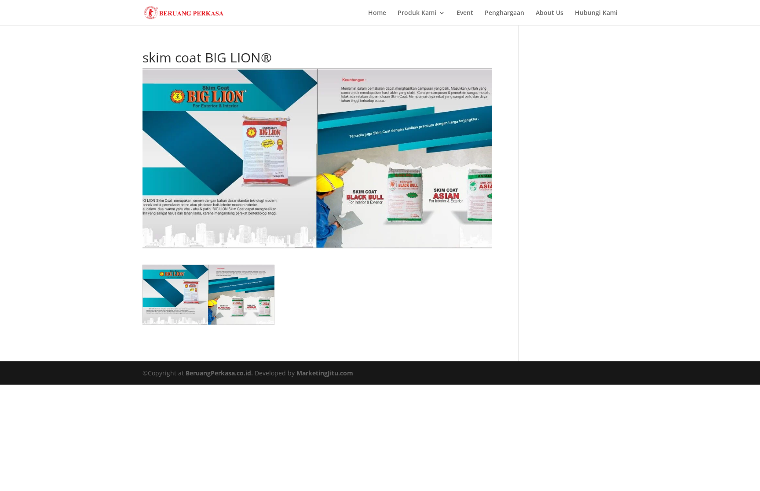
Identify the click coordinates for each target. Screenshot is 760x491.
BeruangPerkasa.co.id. (219, 373)
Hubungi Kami (596, 13)
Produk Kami (417, 13)
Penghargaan (504, 13)
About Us (549, 13)
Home (377, 13)
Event (465, 13)
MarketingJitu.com (324, 373)
